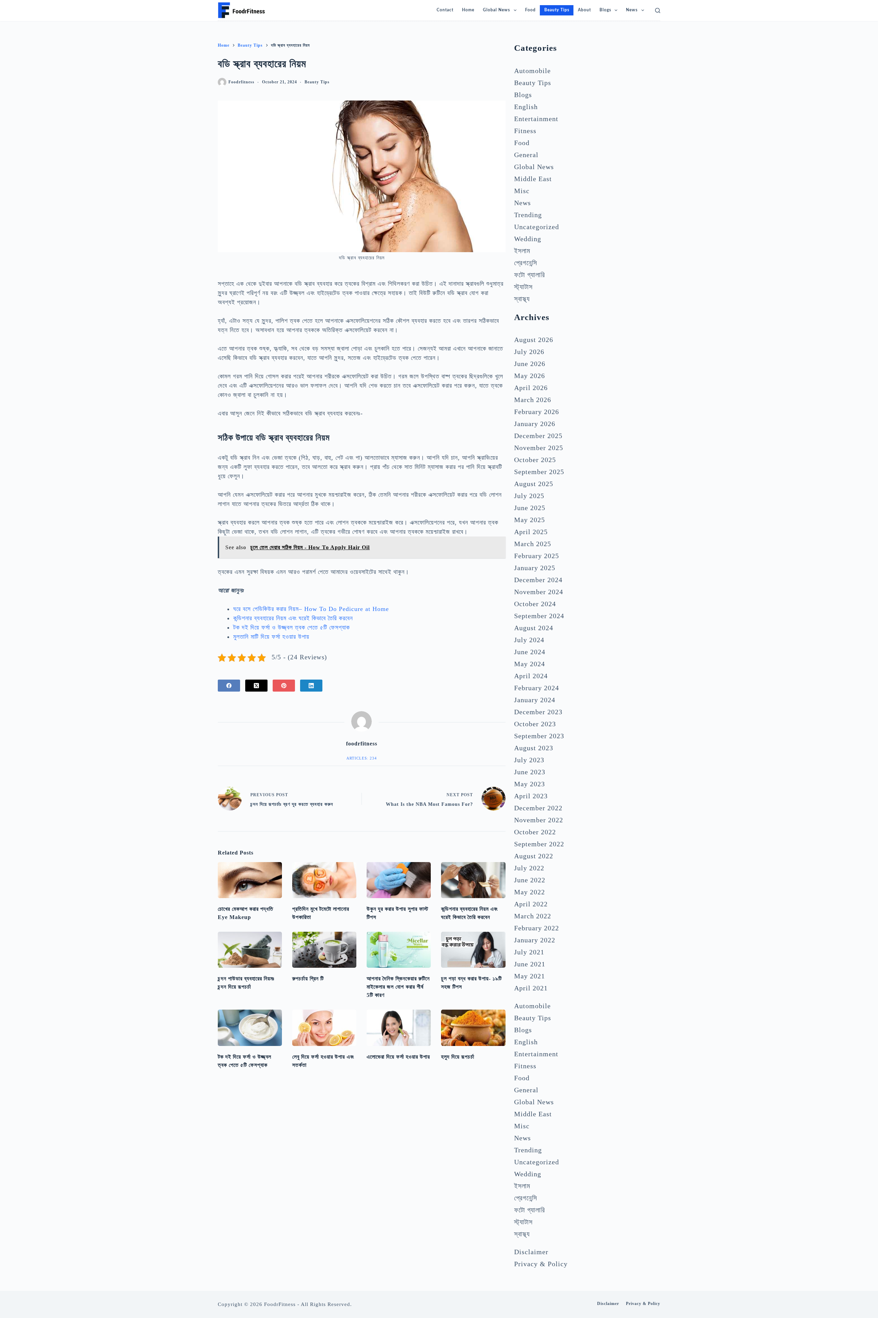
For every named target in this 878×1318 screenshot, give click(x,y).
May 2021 (529, 976)
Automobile (532, 70)
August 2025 (533, 483)
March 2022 (532, 916)
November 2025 (538, 447)
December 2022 (538, 808)
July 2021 (529, 952)
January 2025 (534, 568)
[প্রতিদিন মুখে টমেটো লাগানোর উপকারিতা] (324, 880)
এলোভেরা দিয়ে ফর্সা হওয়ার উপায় (398, 1057)
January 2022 (534, 940)
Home (468, 10)
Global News (496, 10)
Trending (528, 215)
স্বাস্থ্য (522, 299)
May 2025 (529, 519)
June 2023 (529, 772)
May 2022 (529, 892)
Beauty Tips (317, 82)
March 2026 (532, 399)
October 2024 (535, 604)
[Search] (657, 10)
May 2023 (529, 784)
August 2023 (533, 748)
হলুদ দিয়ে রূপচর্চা (457, 1057)
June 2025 (529, 507)
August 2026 (533, 339)
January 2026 (534, 423)
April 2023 (531, 796)
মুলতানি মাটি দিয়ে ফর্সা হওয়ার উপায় (271, 636)
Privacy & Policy (541, 1264)
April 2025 (531, 532)
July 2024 (529, 640)
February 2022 (536, 928)
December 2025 (538, 435)
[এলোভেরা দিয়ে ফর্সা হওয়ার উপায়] (399, 1028)
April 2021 (531, 988)
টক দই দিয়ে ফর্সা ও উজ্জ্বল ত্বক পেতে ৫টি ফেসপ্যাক (291, 627)
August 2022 (533, 856)
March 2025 (532, 544)
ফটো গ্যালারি (529, 275)
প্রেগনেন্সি (525, 263)
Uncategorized (536, 227)
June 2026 (529, 363)
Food (530, 10)
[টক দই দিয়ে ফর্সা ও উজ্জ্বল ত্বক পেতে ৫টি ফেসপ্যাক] (250, 1028)
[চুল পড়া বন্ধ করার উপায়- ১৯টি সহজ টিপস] (473, 950)
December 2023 (538, 712)
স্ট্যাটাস (523, 287)
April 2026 (531, 387)
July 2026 (529, 351)
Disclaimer (531, 1252)
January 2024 (534, 700)
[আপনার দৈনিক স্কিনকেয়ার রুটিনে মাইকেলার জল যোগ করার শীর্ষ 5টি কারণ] (399, 950)
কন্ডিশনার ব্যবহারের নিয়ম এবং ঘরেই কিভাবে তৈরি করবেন (293, 618)
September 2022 (539, 844)
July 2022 (529, 868)
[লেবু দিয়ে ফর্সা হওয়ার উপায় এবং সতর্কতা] (324, 1028)
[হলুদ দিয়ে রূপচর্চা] (473, 1028)
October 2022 (535, 832)
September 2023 (539, 736)
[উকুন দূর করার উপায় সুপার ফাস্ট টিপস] (399, 880)
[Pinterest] (284, 686)
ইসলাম (522, 251)
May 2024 (529, 664)
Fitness (525, 130)
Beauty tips (556, 10)
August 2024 (533, 628)
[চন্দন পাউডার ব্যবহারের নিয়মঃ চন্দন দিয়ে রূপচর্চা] (250, 950)
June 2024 (529, 652)
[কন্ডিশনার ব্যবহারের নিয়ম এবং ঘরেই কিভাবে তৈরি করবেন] (473, 880)
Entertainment (536, 118)
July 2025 (529, 495)
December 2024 (538, 580)
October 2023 (535, 724)
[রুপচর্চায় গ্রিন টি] (324, 950)
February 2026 (536, 411)
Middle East (533, 179)
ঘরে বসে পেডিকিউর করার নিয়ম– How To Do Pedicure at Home (311, 608)
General (526, 154)
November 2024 (538, 592)
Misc (522, 191)
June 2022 (529, 880)
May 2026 (529, 375)
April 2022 (531, 904)
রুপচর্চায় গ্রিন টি (308, 978)
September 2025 (539, 471)
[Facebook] (229, 686)
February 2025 (536, 556)
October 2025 (535, 459)
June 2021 (529, 964)
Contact (445, 10)
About (584, 10)
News (632, 10)
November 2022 (538, 820)
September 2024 (539, 616)
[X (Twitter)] (256, 686)
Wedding (527, 239)
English (526, 106)
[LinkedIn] (311, 686)
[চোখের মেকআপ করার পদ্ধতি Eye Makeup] (250, 880)
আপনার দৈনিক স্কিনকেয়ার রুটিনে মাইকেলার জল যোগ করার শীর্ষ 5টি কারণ (398, 987)
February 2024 (536, 688)
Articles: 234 (361, 758)
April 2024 (531, 676)
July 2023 (529, 760)
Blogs (605, 10)
